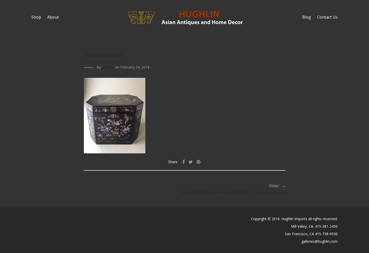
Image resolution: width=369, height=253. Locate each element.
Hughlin (108, 67)
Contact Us (327, 17)
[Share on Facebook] (183, 162)
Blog (306, 17)
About (53, 17)
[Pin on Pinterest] (199, 162)
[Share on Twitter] (191, 162)
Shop (36, 17)
